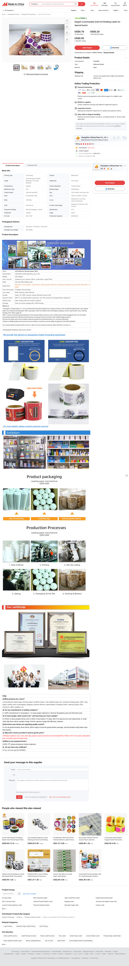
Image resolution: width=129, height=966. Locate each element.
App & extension (103, 10)
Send (19, 797)
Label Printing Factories (28, 936)
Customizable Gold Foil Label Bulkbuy (81, 941)
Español (24, 954)
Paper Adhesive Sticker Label (13, 941)
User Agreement (75, 958)
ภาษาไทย (97, 954)
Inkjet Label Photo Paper (72, 898)
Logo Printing (8, 926)
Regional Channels (88, 951)
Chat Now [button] (115, 48)
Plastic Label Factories (47, 936)
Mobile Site (108, 951)
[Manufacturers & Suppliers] (13, 4)
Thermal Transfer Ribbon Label (42, 901)
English (17, 954)
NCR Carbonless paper (40, 898)
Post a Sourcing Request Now (60, 797)
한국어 (81, 954)
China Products (25, 951)
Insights (115, 951)
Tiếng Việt (110, 954)
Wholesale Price (67, 951)
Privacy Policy (94, 958)
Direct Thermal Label (8, 901)
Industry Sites (77, 951)
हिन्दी (92, 954)
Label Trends (61, 941)
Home (3, 14)
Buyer (83, 10)
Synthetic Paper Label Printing (25, 926)
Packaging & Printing (13, 14)
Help (92, 10)
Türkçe (104, 954)
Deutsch (61, 954)
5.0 (102, 169)
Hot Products (15, 951)
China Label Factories (10, 936)
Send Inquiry (87, 48)
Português (31, 954)
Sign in (125, 5)
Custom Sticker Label (92, 936)
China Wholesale (56, 951)
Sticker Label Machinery (33, 941)
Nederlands (68, 954)
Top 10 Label (49, 941)
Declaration (85, 958)
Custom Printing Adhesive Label (12, 905)
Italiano (54, 954)
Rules (125, 10)
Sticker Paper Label (76, 936)
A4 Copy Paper (6, 898)
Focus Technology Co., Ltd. (51, 958)
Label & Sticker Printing (44, 14)
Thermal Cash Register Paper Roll (106, 901)
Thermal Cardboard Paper (41, 905)
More (4, 944)
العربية (75, 954)
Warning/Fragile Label (71, 905)
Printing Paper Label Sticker (112, 936)
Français (38, 954)
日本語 (86, 954)
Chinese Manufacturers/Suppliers (40, 951)
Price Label (62, 936)
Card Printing (43, 926)
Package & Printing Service (28, 14)
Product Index (99, 951)
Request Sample (109, 52)
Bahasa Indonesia (120, 954)
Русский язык (46, 954)
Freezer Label (100, 905)
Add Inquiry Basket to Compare (37, 74)
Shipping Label (69, 901)
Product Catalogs (30, 894)
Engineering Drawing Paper (104, 898)
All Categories (9, 10)
